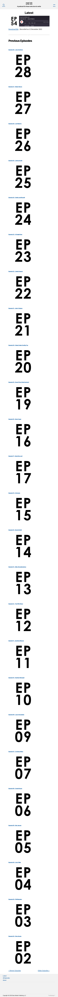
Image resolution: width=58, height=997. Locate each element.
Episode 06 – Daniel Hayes (15, 788)
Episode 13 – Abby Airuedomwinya (17, 567)
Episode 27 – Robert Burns (15, 86)
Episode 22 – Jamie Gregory (15, 271)
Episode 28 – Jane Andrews (15, 49)
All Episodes (6, 978)
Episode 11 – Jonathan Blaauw (16, 640)
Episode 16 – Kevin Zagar (14, 419)
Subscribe (27, 25)
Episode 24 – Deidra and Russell (16, 197)
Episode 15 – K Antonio (14, 493)
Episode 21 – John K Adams (15, 308)
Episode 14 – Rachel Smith (15, 530)
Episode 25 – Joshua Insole (15, 160)
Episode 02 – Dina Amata (14, 936)
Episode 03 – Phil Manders (15, 899)
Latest (5, 976)
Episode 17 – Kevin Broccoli (15, 456)
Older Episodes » (44, 971)
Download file (13, 29)
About (4, 980)
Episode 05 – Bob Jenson (14, 825)
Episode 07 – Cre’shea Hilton (15, 751)
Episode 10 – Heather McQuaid (16, 677)
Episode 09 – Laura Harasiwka (16, 714)
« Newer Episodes (14, 971)
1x (32, 23)
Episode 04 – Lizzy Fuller (14, 862)
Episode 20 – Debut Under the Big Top (18, 345)
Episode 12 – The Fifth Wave (15, 604)
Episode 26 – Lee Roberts (15, 123)
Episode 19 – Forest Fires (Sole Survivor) (18, 382)
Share (32, 25)
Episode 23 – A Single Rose (15, 234)
